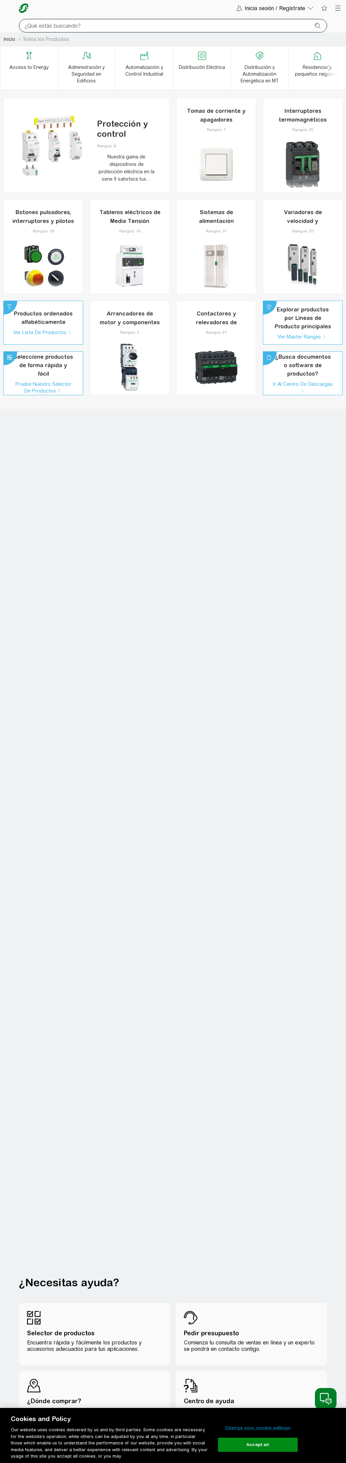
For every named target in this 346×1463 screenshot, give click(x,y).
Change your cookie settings (258, 1427)
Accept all (257, 1444)
